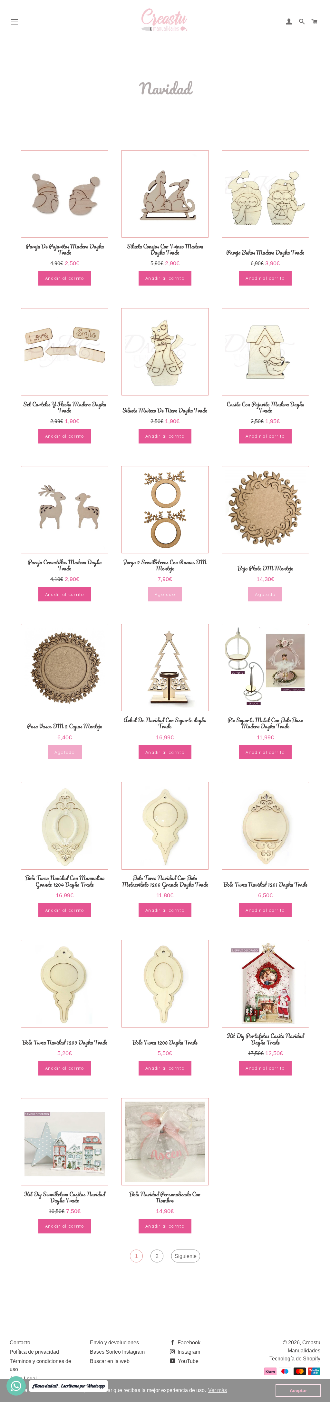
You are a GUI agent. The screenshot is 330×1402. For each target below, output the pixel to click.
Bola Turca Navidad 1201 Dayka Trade (265, 884)
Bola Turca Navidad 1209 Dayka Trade (64, 1042)
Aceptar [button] (298, 1390)
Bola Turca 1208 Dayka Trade (165, 1042)
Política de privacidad (34, 1352)
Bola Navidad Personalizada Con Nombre (164, 1197)
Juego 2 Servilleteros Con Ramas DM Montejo (165, 565)
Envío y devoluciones (114, 1342)
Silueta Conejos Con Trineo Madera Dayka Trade (165, 249)
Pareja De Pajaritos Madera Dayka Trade (65, 249)
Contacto (20, 1342)
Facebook (188, 1342)
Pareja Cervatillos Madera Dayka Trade (65, 565)
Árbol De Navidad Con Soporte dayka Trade (164, 723)
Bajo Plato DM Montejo (265, 568)
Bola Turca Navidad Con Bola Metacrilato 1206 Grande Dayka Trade (165, 881)
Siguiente (186, 1256)
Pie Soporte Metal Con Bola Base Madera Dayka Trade (265, 723)
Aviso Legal (23, 1378)
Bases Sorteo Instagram (117, 1352)
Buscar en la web (110, 1361)
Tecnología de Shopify (294, 1358)
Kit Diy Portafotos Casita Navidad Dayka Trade (265, 1039)
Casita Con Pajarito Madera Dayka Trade (265, 407)
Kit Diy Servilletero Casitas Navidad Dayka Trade (64, 1197)
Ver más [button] (217, 1390)
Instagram (188, 1352)
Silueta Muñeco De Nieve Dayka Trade (164, 410)
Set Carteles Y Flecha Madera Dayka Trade (64, 407)
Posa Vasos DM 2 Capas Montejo (64, 726)
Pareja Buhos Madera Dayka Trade (265, 252)
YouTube (188, 1361)
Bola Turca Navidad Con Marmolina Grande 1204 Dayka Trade (64, 881)
